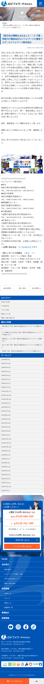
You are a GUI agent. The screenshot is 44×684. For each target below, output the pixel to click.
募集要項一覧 (8, 607)
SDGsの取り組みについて (12, 579)
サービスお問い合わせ (22, 546)
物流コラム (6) (5, 314)
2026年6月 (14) (5, 367)
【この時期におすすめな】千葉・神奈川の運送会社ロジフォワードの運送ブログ (21, 333)
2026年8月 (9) (5, 359)
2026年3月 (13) (5, 379)
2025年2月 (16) (5, 431)
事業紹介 (5, 613)
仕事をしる (7, 593)
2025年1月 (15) (5, 435)
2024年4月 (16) (5, 471)
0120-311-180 (22, 523)
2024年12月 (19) (6, 439)
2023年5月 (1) (5, 490)
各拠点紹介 (7, 569)
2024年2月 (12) (5, 479)
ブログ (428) (5, 310)
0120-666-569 (22, 516)
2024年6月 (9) (5, 463)
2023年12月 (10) (6, 486)
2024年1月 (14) (5, 482)
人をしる (7, 598)
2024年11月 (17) (6, 443)
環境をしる (7, 603)
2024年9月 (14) (5, 451)
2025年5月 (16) (5, 419)
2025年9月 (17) (5, 403)
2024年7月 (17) (5, 459)
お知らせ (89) (5, 302)
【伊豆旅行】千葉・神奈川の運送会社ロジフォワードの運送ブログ (21, 327)
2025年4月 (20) (5, 423)
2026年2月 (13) (5, 383)
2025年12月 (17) (6, 391)
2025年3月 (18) (5, 427)
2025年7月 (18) (5, 411)
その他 (29, 48)
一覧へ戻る (22, 288)
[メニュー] (40, 3)
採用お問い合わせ (23, 540)
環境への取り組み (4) (8, 318)
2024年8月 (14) (5, 455)
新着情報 (5, 618)
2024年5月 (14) (5, 467)
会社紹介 (5, 564)
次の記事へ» (36, 288)
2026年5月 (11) (5, 371)
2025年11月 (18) (6, 395)
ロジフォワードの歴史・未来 (13, 574)
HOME (4, 23)
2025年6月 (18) (5, 415)
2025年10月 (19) (6, 399)
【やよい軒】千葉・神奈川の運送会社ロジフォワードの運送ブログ (21, 346)
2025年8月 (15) (5, 407)
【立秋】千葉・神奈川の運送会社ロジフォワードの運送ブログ (21, 351)
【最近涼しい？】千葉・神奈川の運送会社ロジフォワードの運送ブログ (21, 340)
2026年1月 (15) (5, 387)
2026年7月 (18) (5, 363)
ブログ (33, 48)
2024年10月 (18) (6, 447)
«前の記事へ (7, 288)
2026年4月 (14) (5, 375)
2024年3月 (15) (5, 474)
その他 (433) (5, 306)
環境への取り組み (10, 583)
